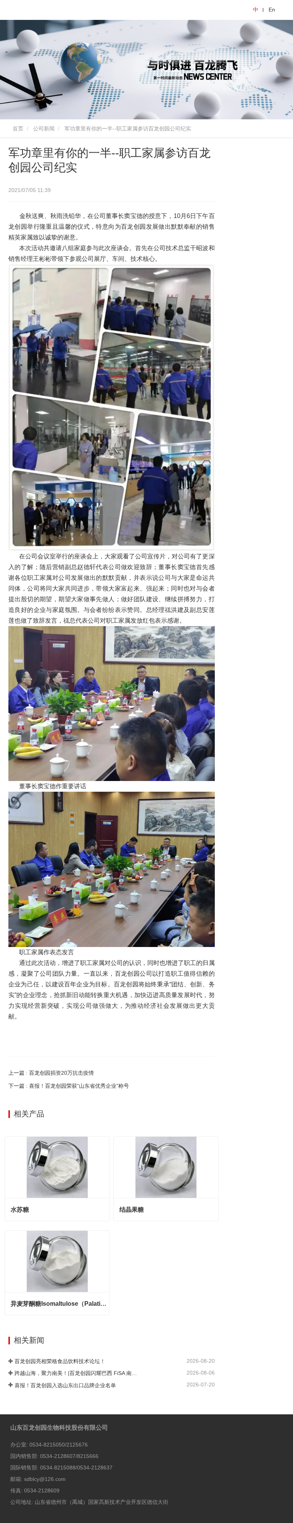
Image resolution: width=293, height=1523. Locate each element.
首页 (17, 128)
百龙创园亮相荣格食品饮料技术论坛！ (59, 1361)
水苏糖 (20, 1209)
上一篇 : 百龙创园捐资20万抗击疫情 (51, 1073)
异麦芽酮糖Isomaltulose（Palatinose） (60, 1303)
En (272, 10)
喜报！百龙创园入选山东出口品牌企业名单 (65, 1385)
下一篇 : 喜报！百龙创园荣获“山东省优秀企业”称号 (68, 1086)
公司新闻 (44, 128)
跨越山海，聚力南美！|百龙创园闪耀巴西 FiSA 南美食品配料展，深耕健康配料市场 (76, 1373)
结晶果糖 (131, 1209)
